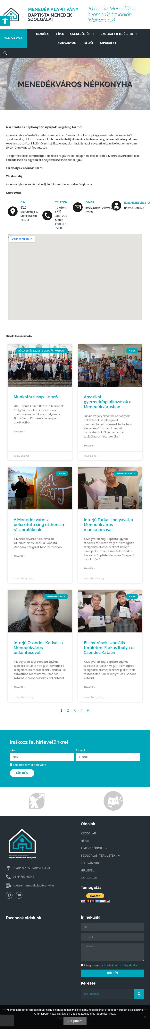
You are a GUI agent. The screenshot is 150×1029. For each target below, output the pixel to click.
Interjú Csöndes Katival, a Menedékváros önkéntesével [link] (38, 647)
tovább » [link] (19, 431)
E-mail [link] (90, 202)
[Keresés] (139, 994)
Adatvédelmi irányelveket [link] (121, 965)
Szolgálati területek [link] (117, 34)
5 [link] (88, 710)
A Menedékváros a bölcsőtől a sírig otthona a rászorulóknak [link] (39, 524)
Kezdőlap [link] (43, 34)
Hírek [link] (60, 34)
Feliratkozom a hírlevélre (29, 765)
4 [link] (81, 710)
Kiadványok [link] (67, 43)
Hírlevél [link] (88, 43)
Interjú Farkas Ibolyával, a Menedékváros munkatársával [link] (108, 524)
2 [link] (68, 710)
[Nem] (145, 1017)
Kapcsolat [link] (107, 43)
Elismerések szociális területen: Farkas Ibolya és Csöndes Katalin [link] (109, 647)
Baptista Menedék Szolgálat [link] (50, 17)
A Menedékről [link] (80, 34)
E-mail (80, 750)
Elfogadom (75, 1021)
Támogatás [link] (13, 38)
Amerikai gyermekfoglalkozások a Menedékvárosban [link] (107, 401)
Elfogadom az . (111, 965)
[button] (5, 53)
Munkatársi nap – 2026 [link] (36, 396)
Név (12, 750)
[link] (5, 21)
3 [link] (74, 710)
